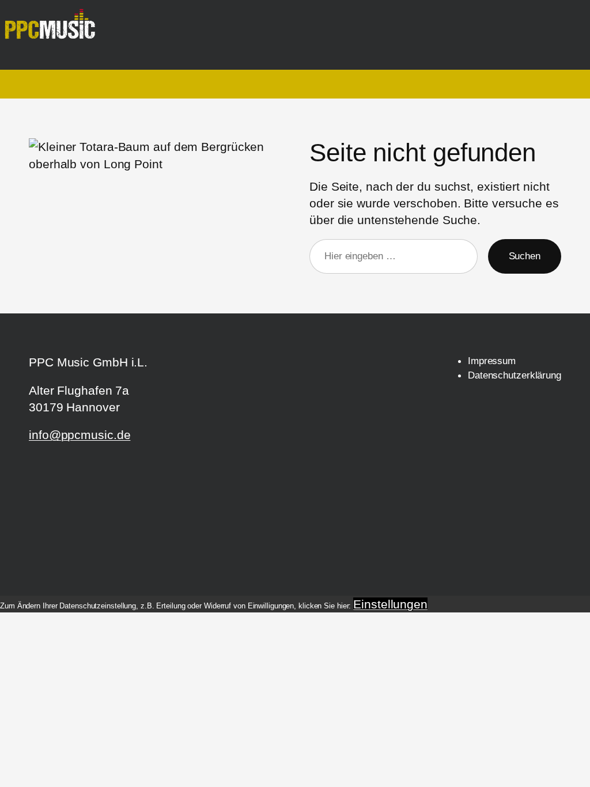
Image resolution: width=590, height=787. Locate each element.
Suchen (524, 256)
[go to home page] (54, 29)
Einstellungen (390, 604)
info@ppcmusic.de (79, 434)
